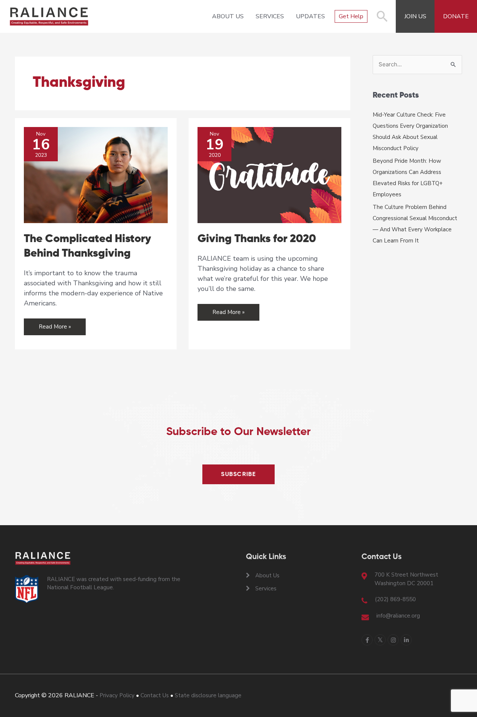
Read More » (55, 329)
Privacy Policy (117, 695)
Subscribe (238, 475)
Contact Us (154, 695)
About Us (228, 16)
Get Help (351, 16)
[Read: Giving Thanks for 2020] (269, 175)
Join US (415, 16)
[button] (382, 20)
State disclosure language (208, 695)
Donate (456, 16)
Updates (310, 16)
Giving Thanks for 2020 (257, 239)
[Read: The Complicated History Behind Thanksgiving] (96, 175)
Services (270, 16)
